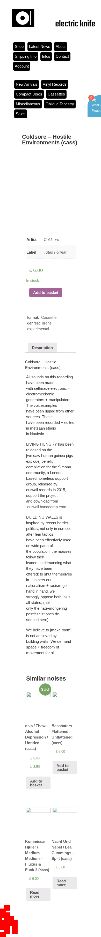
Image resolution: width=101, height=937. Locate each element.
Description (42, 347)
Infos (46, 56)
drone (47, 323)
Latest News (39, 46)
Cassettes (56, 94)
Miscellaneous (28, 104)
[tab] (42, 348)
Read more (34, 894)
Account (22, 66)
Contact (62, 56)
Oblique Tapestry (60, 104)
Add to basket (45, 292)
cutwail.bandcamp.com (46, 507)
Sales (20, 114)
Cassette (48, 317)
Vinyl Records (55, 84)
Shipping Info (26, 56)
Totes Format (55, 252)
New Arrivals (26, 84)
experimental (38, 329)
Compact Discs (29, 94)
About (61, 46)
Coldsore (51, 239)
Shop (19, 46)
